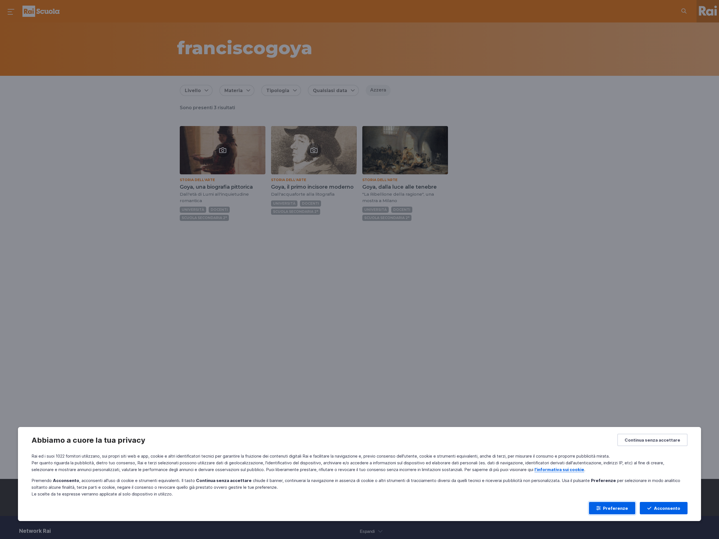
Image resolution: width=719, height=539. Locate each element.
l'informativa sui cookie (559, 469)
